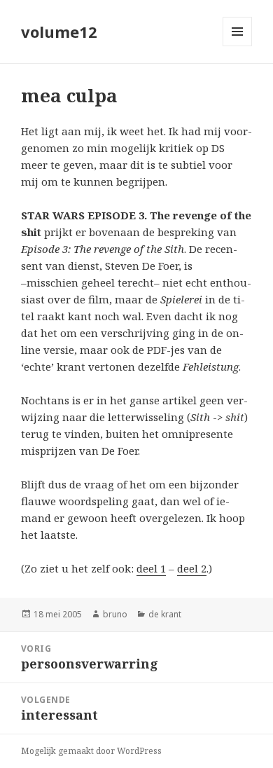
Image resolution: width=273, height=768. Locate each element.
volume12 (59, 31)
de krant (164, 614)
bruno (115, 614)
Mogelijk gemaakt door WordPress (91, 751)
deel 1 (151, 568)
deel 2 (191, 568)
